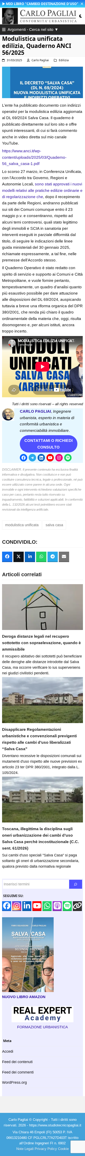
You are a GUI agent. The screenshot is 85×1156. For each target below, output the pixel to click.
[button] (82, 4)
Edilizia (64, 60)
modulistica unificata (22, 525)
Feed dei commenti (18, 1072)
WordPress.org (14, 1082)
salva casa (54, 525)
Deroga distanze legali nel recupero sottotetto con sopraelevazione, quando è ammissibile (41, 642)
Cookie (63, 1149)
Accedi (7, 1051)
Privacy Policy (46, 1149)
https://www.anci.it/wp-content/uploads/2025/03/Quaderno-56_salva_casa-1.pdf (34, 157)
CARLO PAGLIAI (35, 411)
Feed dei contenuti (17, 1062)
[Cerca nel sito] (75, 884)
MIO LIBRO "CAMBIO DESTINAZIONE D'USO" (42, 3)
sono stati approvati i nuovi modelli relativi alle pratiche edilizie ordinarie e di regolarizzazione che (42, 190)
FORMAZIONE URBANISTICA (42, 1027)
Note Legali (25, 1149)
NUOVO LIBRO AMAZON (23, 997)
